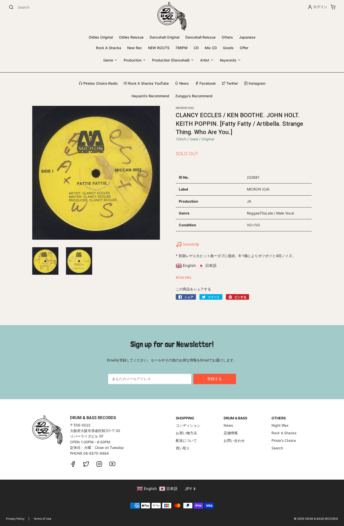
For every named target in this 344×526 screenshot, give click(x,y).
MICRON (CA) (185, 108)
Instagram (256, 83)
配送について (186, 440)
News (183, 83)
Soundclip (190, 244)
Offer (244, 48)
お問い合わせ (234, 440)
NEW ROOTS (158, 48)
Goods (228, 48)
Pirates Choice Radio (100, 83)
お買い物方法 (186, 433)
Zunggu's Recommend (194, 96)
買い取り (183, 448)
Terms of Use (42, 518)
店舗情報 (231, 433)
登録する (214, 379)
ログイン (320, 7)
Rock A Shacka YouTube (148, 83)
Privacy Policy (15, 518)
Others (227, 37)
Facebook (207, 83)
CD (196, 48)
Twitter (231, 83)
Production (133, 60)
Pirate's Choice (283, 440)
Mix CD (211, 48)
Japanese (247, 37)
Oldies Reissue (131, 37)
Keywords (228, 60)
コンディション (188, 425)
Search (277, 448)
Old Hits (184, 277)
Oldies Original (101, 37)
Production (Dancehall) (171, 60)
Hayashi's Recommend (150, 96)
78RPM (182, 48)
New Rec (134, 48)
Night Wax (280, 425)
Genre (108, 60)
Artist (205, 60)
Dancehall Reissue (200, 37)
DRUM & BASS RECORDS (321, 518)
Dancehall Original (164, 37)
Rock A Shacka (108, 48)
